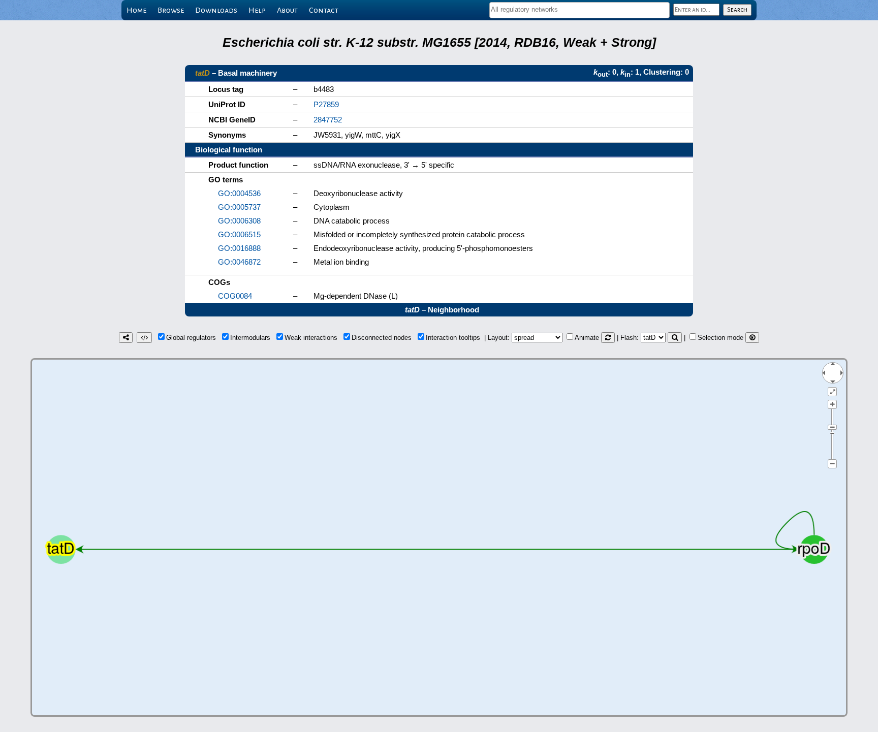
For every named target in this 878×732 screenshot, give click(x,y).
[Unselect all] (752, 337)
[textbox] (579, 9)
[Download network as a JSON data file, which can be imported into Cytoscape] (144, 337)
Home (136, 10)
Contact (323, 10)
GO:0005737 (239, 207)
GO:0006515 (239, 234)
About (287, 10)
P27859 (326, 104)
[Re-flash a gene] (675, 337)
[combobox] (579, 10)
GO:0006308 (239, 220)
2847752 (327, 119)
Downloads (216, 10)
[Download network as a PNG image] (126, 337)
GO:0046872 (239, 262)
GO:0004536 (239, 193)
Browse (171, 10)
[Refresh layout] (608, 337)
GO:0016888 (239, 248)
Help (257, 10)
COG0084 (235, 296)
